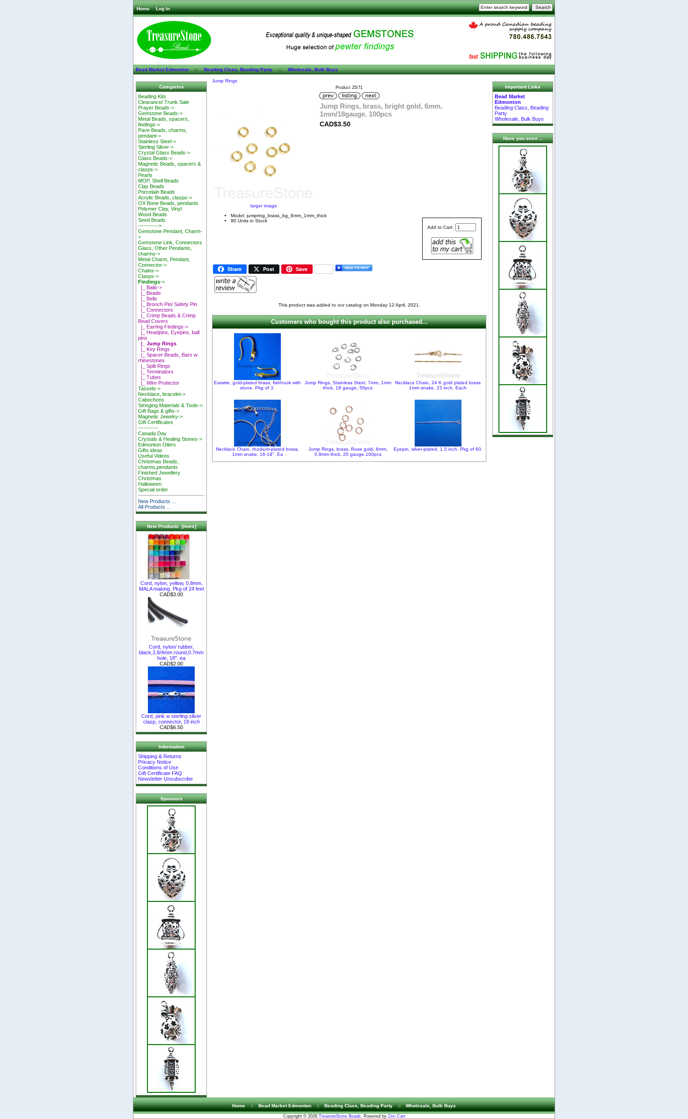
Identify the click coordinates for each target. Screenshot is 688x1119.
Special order (153, 489)
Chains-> (148, 270)
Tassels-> (149, 388)
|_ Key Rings (154, 349)
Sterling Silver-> (156, 147)
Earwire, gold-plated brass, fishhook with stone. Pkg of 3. (257, 385)
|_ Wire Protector (158, 383)
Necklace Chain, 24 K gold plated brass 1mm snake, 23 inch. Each (438, 385)
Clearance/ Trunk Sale (163, 102)
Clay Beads (151, 186)
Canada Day (152, 433)
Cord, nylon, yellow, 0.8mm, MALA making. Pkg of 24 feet (171, 586)
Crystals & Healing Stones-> (170, 439)
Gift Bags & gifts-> (158, 411)
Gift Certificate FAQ (160, 773)
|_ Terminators (156, 371)
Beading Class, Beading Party (238, 69)
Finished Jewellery (159, 472)
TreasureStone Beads (340, 1116)
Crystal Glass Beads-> (164, 152)
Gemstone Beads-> (160, 113)
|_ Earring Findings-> (163, 326)
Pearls (145, 175)
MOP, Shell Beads (158, 180)
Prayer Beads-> (156, 107)
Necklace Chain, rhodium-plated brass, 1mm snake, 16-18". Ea (257, 451)
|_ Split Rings (154, 366)
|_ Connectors (155, 310)
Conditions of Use (158, 767)
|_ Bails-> (150, 287)
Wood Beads (152, 214)
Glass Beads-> (155, 158)
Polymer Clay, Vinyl (160, 209)
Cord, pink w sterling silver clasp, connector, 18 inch (171, 718)
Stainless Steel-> (157, 141)
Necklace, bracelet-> (161, 394)
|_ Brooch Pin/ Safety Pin (167, 304)
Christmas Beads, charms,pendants (158, 464)
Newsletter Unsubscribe (165, 779)
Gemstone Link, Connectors (170, 242)
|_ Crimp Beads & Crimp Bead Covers (167, 318)
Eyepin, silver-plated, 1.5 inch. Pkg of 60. (438, 449)
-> (151, 282)
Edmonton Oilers (157, 444)
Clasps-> (148, 276)
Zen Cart (396, 1116)
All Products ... (154, 507)
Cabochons (151, 399)
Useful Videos (153, 456)
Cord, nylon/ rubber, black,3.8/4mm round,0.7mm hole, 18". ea (171, 652)
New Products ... (157, 501)
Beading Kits (152, 96)
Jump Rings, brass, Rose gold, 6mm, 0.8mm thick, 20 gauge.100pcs (348, 451)
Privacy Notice (154, 762)
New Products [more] (171, 526)
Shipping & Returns (160, 756)
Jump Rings (224, 80)
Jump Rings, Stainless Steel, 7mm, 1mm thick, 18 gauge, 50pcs (348, 385)
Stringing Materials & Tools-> (170, 405)
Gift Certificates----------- (155, 425)
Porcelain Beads (156, 192)
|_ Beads (149, 293)
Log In (163, 8)
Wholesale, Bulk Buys (313, 69)
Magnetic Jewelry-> (160, 416)
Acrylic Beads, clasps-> (165, 197)
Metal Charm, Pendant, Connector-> (164, 262)
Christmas (149, 478)
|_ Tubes (149, 377)
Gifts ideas (150, 450)
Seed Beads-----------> (152, 222)
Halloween (149, 484)
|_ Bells (147, 298)
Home (143, 8)
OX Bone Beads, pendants (168, 203)
